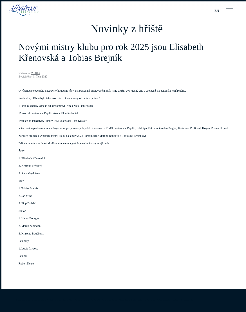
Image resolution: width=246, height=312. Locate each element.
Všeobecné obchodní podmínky (137, 300)
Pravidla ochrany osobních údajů (81, 300)
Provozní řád (187, 300)
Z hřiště (35, 73)
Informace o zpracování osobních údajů (38, 300)
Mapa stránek (109, 300)
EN (216, 10)
